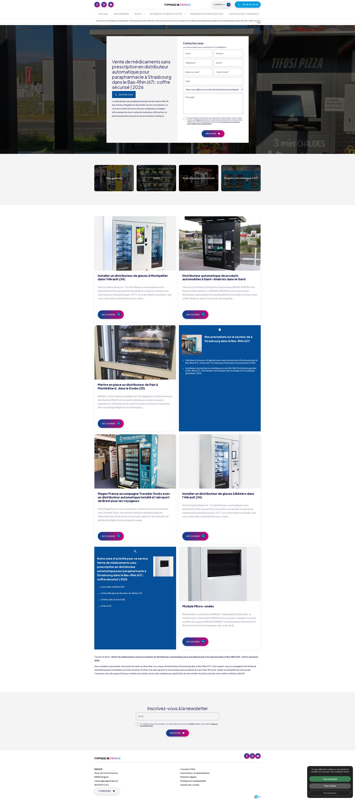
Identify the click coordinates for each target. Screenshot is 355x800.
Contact (219, 4)
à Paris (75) (106, 605)
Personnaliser (330, 793)
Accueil (103, 13)
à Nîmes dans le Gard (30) (113, 599)
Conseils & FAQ (187, 769)
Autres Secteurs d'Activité (166, 13)
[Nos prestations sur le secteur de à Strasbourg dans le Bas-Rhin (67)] (192, 345)
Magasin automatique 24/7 (241, 178)
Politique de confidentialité (193, 781)
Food (138, 13)
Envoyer (211, 134)
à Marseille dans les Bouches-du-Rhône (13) (121, 593)
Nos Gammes (121, 13)
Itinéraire (104, 791)
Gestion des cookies (189, 784)
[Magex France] (177, 4)
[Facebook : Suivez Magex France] (97, 4)
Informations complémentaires (195, 773)
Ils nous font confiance (244, 13)
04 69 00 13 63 (250, 4)
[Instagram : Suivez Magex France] (104, 4)
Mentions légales (188, 776)
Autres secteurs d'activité (199, 178)
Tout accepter (330, 779)
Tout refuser (330, 786)
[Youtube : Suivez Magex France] (111, 4)
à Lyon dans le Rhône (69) (112, 586)
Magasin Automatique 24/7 (206, 13)
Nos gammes (114, 178)
